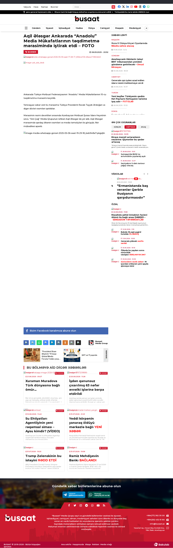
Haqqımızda (78, 544)
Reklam (95, 544)
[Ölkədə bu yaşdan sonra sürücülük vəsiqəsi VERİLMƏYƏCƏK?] (115, 249)
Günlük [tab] (117, 127)
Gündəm (36, 28)
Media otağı (106, 544)
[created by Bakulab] (161, 544)
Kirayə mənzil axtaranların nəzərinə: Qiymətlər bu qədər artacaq (127, 139)
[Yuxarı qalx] (166, 541)
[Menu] (26, 28)
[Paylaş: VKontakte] (58, 342)
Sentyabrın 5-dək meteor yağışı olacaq (133, 164)
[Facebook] (69, 505)
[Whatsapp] (99, 495)
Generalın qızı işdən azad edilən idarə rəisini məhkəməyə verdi (127, 81)
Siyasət (49, 28)
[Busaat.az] (86, 19)
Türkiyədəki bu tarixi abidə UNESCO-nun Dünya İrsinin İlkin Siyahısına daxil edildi (133, 12)
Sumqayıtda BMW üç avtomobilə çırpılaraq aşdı (133, 155)
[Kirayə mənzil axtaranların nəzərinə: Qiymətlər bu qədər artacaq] (130, 131)
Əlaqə (88, 544)
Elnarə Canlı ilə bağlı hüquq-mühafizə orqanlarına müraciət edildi (67, 12)
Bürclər (54, 7)
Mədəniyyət (135, 28)
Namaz (44, 7)
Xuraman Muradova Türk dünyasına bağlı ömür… (42, 385)
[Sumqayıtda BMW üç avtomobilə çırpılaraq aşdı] (115, 153)
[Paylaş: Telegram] (52, 342)
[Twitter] (74, 505)
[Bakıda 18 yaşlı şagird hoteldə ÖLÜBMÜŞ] (115, 231)
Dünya (91, 28)
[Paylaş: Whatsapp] (39, 342)
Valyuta (27, 7)
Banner (32, 52)
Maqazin (119, 28)
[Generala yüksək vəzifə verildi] (115, 240)
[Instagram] (80, 505)
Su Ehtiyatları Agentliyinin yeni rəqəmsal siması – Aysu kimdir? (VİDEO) (42, 425)
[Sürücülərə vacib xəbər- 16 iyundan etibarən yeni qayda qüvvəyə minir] (115, 260)
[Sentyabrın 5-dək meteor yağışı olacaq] (115, 162)
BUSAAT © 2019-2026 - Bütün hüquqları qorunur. (22, 545)
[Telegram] (73, 495)
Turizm (114, 93)
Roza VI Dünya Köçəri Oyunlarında (129, 44)
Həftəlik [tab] (130, 127)
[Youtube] (98, 505)
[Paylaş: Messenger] (45, 342)
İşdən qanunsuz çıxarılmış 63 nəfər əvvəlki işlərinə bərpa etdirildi (86, 387)
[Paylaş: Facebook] (26, 342)
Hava (36, 7)
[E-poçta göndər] (71, 342)
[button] (78, 342)
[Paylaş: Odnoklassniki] (65, 342)
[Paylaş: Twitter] (32, 342)
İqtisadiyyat (64, 28)
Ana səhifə (66, 544)
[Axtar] (113, 7)
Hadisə (79, 28)
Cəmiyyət (105, 28)
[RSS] (104, 505)
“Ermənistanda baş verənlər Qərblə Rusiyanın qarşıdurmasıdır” (126, 191)
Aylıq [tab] (143, 127)
